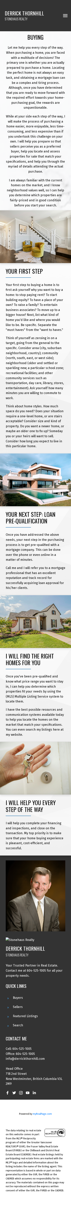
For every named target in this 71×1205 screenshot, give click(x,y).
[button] (7, 1093)
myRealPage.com (42, 1113)
